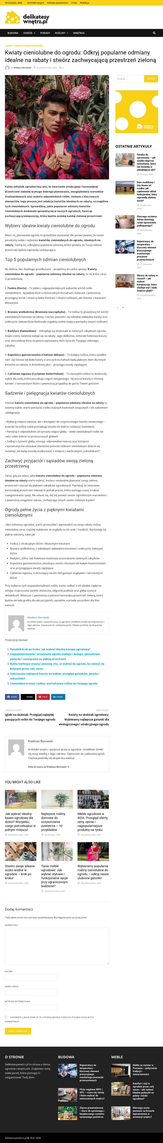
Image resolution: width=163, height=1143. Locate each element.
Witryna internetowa (17, 1001)
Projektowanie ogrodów (28, 45)
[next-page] (123, 307)
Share (14, 696)
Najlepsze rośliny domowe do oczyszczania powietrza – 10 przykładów (53, 822)
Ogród (27, 33)
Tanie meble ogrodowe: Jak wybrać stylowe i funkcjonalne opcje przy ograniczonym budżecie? (54, 876)
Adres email (13, 986)
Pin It (44, 696)
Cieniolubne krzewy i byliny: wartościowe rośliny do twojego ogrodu (54, 683)
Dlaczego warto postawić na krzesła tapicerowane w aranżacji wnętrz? (143, 1112)
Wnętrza (79, 33)
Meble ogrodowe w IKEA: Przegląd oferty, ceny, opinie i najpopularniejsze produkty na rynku (93, 822)
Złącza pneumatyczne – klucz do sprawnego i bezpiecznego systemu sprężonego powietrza (92, 1112)
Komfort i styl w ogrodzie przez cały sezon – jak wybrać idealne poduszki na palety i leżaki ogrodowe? (143, 1091)
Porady (45, 33)
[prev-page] (117, 307)
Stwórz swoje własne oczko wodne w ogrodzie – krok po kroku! (20, 872)
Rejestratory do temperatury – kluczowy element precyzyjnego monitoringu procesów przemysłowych (146, 250)
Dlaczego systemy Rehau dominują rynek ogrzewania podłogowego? (147, 221)
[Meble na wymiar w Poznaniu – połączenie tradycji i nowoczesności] (120, 1066)
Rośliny (60, 33)
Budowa (12, 33)
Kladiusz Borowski (22, 67)
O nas (74, 2)
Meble (117, 1056)
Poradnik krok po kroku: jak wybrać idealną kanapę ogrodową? (50, 649)
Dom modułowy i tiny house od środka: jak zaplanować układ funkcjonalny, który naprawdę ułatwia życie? (147, 191)
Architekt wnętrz (35, 2)
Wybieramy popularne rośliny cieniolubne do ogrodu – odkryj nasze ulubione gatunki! (93, 872)
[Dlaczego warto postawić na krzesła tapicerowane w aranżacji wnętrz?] (120, 1108)
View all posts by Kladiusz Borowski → (48, 766)
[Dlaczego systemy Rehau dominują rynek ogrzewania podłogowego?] (125, 217)
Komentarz (12, 925)
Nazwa (9, 971)
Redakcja (84, 2)
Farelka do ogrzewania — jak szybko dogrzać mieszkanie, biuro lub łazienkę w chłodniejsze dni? (146, 162)
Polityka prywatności (57, 2)
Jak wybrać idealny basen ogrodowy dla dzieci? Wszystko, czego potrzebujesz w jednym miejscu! (20, 822)
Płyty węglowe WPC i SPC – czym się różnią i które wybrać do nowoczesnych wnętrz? (92, 1094)
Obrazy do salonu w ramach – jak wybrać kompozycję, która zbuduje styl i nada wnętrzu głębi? (147, 283)
